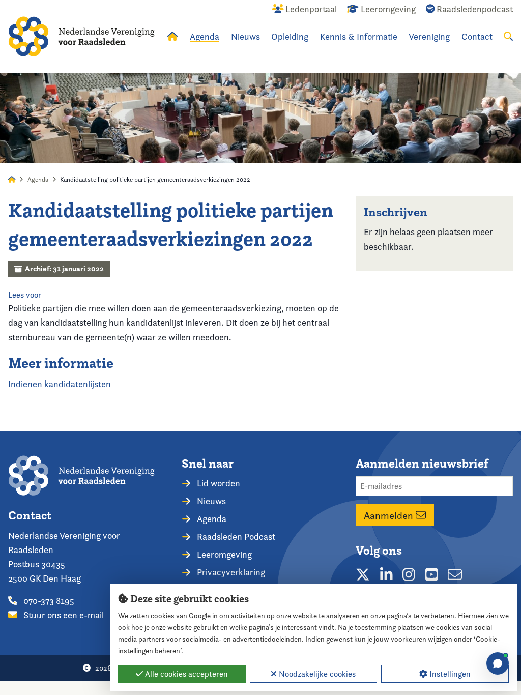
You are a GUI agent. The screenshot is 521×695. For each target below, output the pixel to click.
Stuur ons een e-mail (62, 615)
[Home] (81, 36)
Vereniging (429, 36)
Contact (477, 36)
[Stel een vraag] (497, 663)
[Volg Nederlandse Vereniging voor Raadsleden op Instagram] (408, 575)
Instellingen (449, 674)
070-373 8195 (47, 600)
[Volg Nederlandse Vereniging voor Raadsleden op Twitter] (363, 575)
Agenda (204, 36)
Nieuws (245, 36)
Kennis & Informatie (358, 36)
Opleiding (289, 36)
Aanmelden (390, 515)
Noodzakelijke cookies (316, 674)
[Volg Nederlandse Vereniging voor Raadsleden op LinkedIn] (386, 575)
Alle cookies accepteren (185, 674)
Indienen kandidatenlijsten (59, 384)
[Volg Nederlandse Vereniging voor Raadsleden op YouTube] (431, 575)
